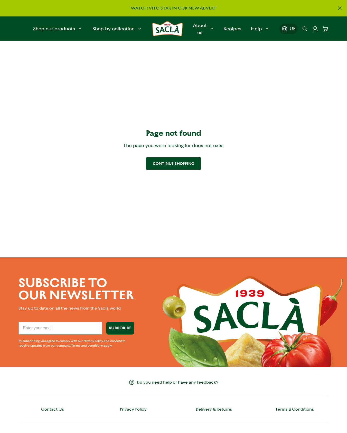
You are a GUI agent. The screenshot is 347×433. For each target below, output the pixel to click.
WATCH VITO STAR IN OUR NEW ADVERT (173, 7)
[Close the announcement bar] (340, 8)
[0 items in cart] (325, 29)
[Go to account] (315, 29)
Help (256, 28)
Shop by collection (113, 28)
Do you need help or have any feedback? (177, 382)
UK (293, 28)
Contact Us (52, 409)
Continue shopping (173, 163)
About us (200, 29)
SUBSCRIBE (120, 328)
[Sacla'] (167, 28)
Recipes (232, 28)
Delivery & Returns (214, 409)
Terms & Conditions (294, 409)
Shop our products (54, 28)
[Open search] (305, 29)
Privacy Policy (133, 409)
